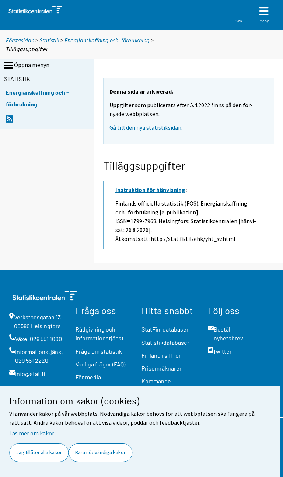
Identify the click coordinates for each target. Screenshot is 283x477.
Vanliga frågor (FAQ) (100, 364)
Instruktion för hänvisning (150, 189)
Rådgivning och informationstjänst (100, 333)
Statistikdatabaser (165, 342)
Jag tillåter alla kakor (39, 452)
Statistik (49, 40)
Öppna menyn (31, 65)
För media (88, 376)
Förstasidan (20, 40)
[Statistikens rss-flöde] (9, 121)
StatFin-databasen (166, 329)
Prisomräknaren (162, 368)
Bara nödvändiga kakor (100, 452)
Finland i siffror (161, 355)
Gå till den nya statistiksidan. (145, 127)
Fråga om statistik (99, 351)
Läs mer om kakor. (32, 433)
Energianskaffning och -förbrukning (107, 40)
